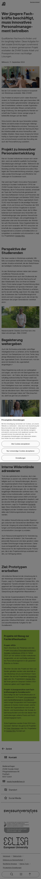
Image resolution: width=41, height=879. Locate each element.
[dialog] (20, 439)
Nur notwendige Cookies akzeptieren (20, 451)
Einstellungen (21, 458)
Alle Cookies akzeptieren (20, 444)
